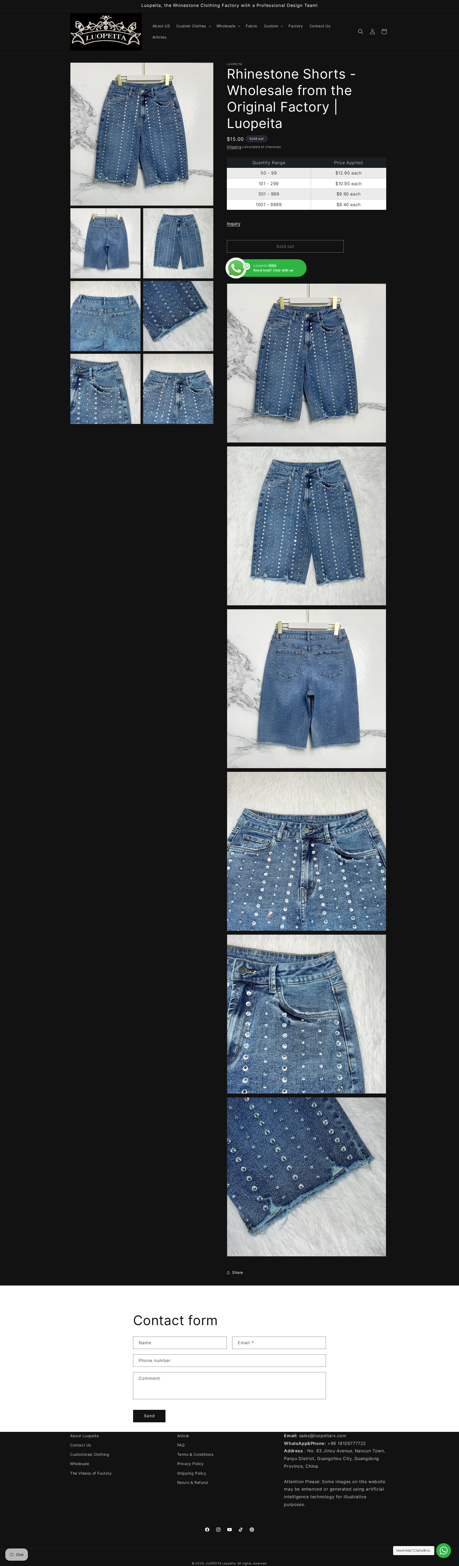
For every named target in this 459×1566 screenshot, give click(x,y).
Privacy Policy (190, 1463)
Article (183, 1435)
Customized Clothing (89, 1454)
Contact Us (80, 1445)
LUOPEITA (213, 1563)
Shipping (234, 147)
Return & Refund (192, 1482)
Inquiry (233, 223)
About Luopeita (84, 1435)
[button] (193, 26)
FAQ (181, 1445)
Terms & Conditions (195, 1454)
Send (149, 1415)
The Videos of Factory (91, 1473)
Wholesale (79, 1463)
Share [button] (237, 1272)
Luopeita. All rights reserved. (244, 1563)
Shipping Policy (191, 1473)
